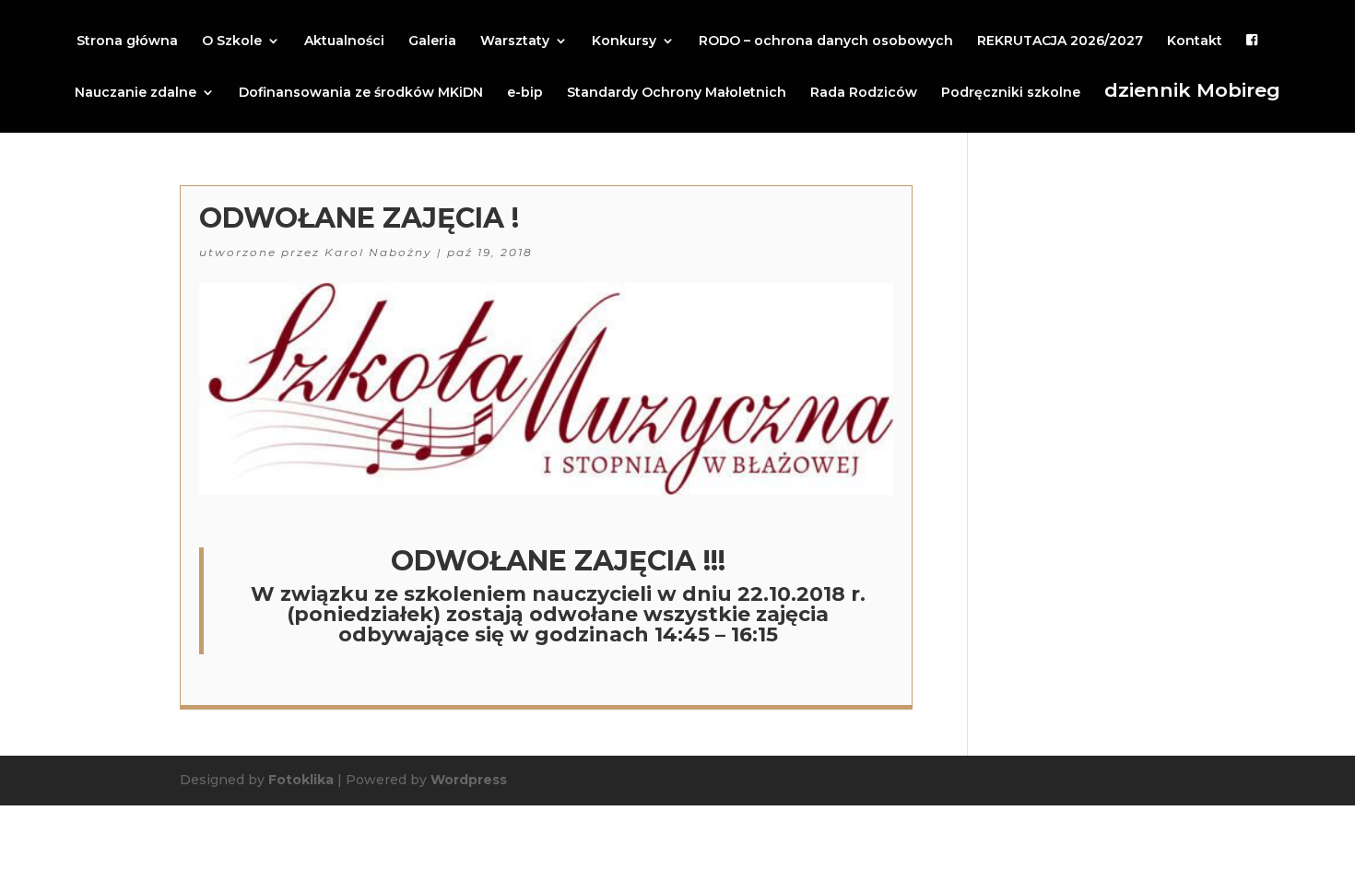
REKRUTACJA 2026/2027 (1060, 41)
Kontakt (1194, 41)
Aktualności (344, 41)
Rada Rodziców (863, 93)
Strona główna (127, 41)
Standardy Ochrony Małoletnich (676, 93)
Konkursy (624, 41)
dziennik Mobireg (1192, 90)
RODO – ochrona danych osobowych (826, 41)
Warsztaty (514, 41)
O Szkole (232, 41)
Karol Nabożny (378, 252)
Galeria (432, 41)
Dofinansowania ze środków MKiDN (361, 93)
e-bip (525, 93)
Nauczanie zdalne (135, 93)
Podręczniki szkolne (1010, 93)
